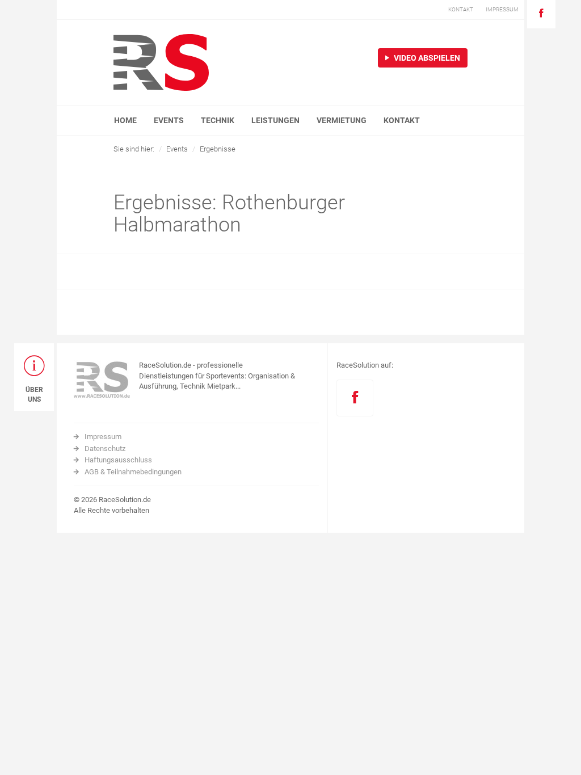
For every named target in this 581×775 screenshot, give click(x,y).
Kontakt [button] (460, 9)
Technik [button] (217, 120)
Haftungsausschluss (118, 460)
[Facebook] (541, 14)
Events (177, 149)
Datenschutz (105, 448)
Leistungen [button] (275, 120)
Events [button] (169, 120)
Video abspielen (426, 57)
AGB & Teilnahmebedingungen (133, 471)
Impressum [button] (502, 9)
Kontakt (402, 120)
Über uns (34, 394)
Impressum (103, 436)
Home (125, 120)
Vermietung (342, 120)
